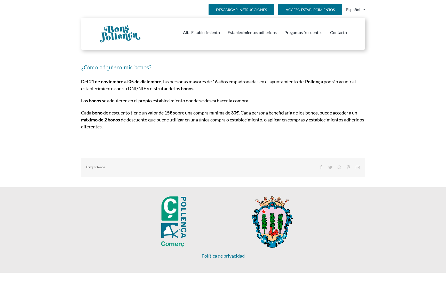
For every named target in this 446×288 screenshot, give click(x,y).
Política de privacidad (223, 256)
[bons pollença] (120, 26)
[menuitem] (355, 9)
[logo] (272, 198)
